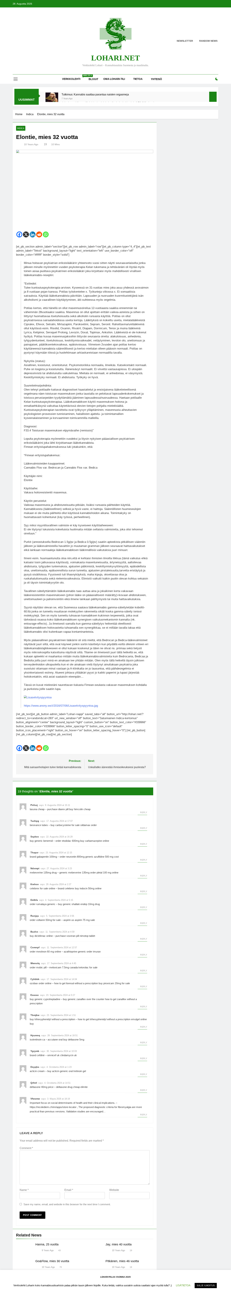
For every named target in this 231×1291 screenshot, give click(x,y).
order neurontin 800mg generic (76, 856)
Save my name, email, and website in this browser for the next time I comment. (67, 1204)
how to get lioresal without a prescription (76, 983)
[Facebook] (19, 234)
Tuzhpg (34, 821)
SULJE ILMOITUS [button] (206, 1285)
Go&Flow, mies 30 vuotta (52, 1261)
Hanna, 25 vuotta (47, 1244)
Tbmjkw (34, 1015)
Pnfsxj (34, 805)
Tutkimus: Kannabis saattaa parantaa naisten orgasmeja (95, 94)
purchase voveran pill (67, 935)
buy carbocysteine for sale (65, 825)
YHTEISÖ (156, 79)
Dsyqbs (34, 1067)
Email (68, 1190)
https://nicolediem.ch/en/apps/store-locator (53, 1107)
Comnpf (35, 947)
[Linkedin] (33, 234)
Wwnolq (35, 963)
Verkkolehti (74, 77)
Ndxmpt (34, 868)
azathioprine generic (75, 951)
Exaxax (34, 995)
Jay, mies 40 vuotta (119, 1244)
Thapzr (34, 852)
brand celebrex (66, 888)
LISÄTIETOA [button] (183, 1285)
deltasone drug (64, 1087)
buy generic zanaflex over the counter (83, 999)
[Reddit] (39, 234)
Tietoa (138, 79)
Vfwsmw (35, 1098)
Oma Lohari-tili (114, 79)
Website (114, 1190)
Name (24, 1190)
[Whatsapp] (46, 234)
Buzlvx (34, 931)
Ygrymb (34, 1051)
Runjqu (34, 915)
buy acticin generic (57, 1071)
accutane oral (55, 1039)
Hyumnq (35, 1035)
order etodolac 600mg (67, 840)
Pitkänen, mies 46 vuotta (122, 1261)
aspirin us (68, 920)
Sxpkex (34, 836)
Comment (26, 1148)
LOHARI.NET (115, 58)
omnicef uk (53, 1055)
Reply (143, 812)
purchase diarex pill (57, 809)
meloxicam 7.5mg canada (63, 967)
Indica (20, 128)
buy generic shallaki (69, 904)
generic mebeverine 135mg (74, 872)
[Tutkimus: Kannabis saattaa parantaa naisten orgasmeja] (51, 99)
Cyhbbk (34, 979)
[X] (26, 234)
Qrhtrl (33, 1082)
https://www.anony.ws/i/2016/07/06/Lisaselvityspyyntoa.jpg (61, 705)
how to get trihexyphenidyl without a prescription (104, 1019)
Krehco (34, 884)
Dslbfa (34, 900)
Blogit (93, 79)
